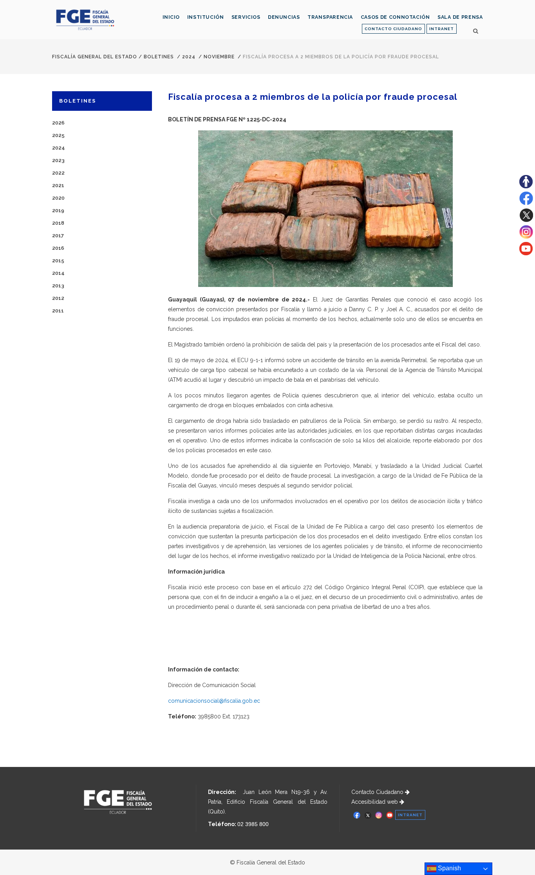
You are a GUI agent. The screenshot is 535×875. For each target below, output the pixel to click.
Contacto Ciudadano (378, 792)
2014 (58, 273)
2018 (58, 223)
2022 (58, 173)
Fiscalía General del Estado (94, 57)
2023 (58, 160)
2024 (188, 57)
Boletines (159, 57)
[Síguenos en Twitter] (526, 220)
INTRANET (441, 29)
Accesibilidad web (375, 802)
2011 (58, 311)
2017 (58, 235)
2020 (58, 198)
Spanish (448, 868)
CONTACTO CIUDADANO (393, 29)
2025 (58, 135)
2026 (58, 123)
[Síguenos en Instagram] (526, 237)
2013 (58, 286)
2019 (58, 210)
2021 (58, 185)
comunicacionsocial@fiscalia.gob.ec (214, 701)
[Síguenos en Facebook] (526, 203)
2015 (58, 260)
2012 (58, 298)
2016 (58, 248)
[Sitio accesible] (526, 186)
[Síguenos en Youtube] (526, 253)
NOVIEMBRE (219, 57)
